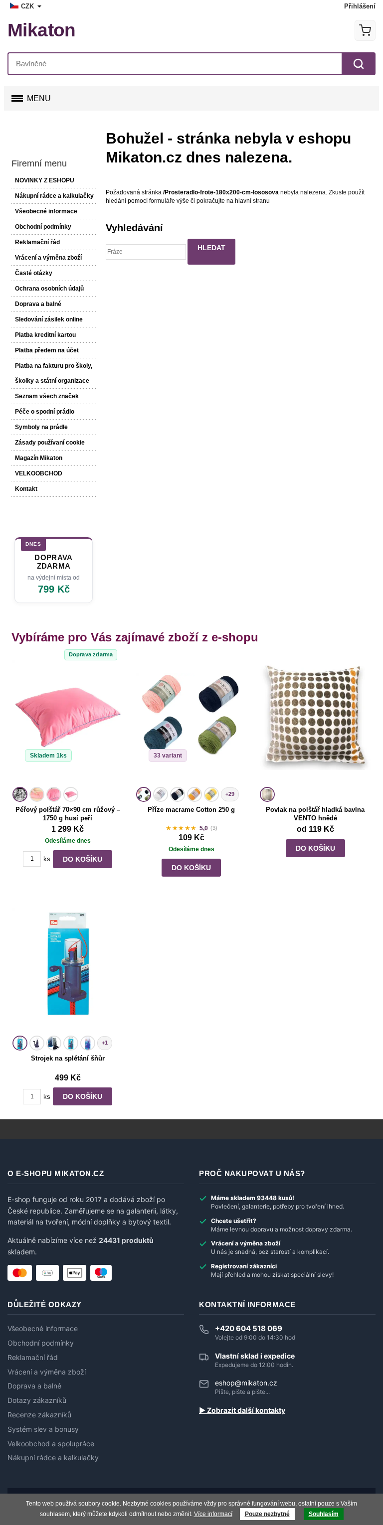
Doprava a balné (38, 304)
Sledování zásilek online (49, 319)
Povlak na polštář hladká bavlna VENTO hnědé (315, 814)
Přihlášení (360, 6)
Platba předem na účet (47, 350)
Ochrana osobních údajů (49, 288)
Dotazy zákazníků (36, 1400)
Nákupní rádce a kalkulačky (53, 1458)
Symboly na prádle (41, 427)
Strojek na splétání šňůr (68, 1058)
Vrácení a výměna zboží (48, 257)
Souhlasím (324, 1514)
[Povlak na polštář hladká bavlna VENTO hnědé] (315, 721)
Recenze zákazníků (39, 1415)
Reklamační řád (37, 242)
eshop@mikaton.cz (246, 1382)
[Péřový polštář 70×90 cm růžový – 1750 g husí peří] (67, 721)
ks (46, 859)
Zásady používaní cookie (50, 442)
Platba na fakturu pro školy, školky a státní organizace (53, 373)
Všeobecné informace (46, 211)
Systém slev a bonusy (43, 1429)
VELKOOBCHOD (38, 473)
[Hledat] (359, 63)
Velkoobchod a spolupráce (50, 1444)
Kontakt (26, 488)
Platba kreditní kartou (45, 334)
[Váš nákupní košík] (365, 30)
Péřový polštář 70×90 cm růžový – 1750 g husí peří (67, 814)
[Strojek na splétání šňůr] (67, 970)
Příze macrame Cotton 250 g (191, 809)
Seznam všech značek (47, 396)
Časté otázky (33, 273)
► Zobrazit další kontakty (242, 1410)
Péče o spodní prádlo (44, 411)
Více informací (213, 1514)
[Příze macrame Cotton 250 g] (191, 721)
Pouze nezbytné (267, 1514)
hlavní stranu (252, 200)
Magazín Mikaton (38, 458)
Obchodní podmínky (43, 226)
